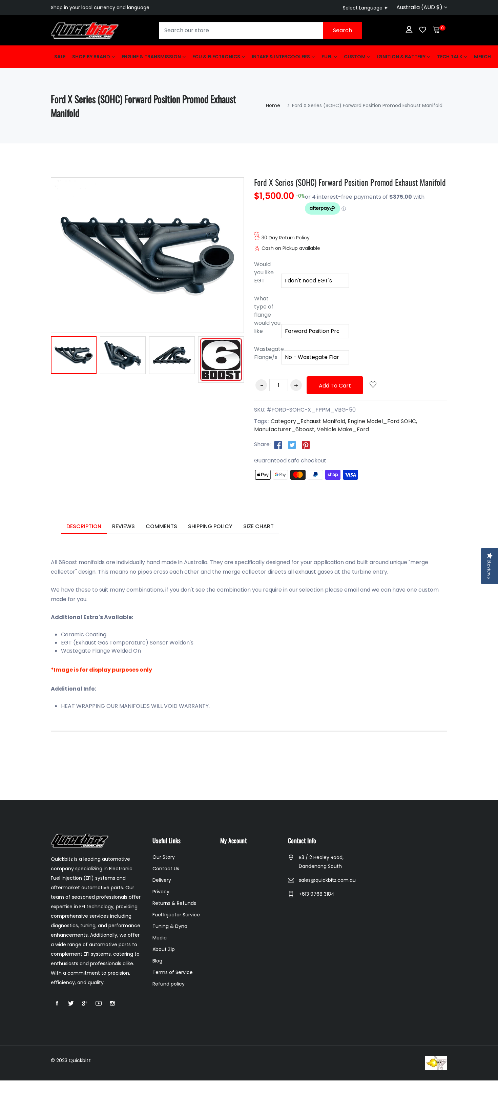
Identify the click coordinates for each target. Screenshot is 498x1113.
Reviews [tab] (123, 526)
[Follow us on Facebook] (278, 445)
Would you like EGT (264, 272)
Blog (157, 960)
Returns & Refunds (174, 903)
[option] (74, 356)
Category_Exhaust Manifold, (308, 421)
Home (273, 105)
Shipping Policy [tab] (210, 526)
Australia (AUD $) (420, 7)
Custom (355, 56)
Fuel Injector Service (176, 914)
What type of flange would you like (267, 315)
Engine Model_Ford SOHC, (382, 421)
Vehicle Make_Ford (343, 429)
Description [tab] (83, 526)
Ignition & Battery (401, 56)
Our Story (163, 857)
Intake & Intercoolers (281, 56)
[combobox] (260, 30)
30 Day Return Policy (286, 237)
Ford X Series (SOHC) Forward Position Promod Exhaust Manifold (350, 182)
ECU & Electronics (216, 56)
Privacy (160, 891)
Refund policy (168, 983)
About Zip (163, 949)
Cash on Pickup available (291, 248)
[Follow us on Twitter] (292, 445)
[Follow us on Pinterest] (306, 445)
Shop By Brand (91, 56)
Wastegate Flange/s (267, 353)
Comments (161, 526)
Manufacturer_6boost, (284, 429)
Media (159, 937)
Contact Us (165, 868)
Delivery (161, 880)
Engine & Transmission (151, 56)
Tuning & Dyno (169, 926)
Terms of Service (172, 972)
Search (342, 30)
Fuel (326, 56)
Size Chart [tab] (258, 526)
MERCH (482, 56)
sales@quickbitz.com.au (327, 880)
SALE (59, 56)
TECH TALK (449, 56)
